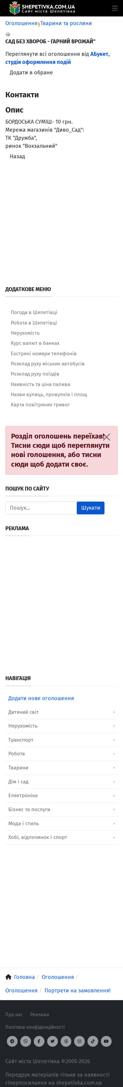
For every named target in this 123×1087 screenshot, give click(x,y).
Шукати (90, 508)
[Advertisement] (61, 224)
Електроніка (23, 795)
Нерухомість (23, 726)
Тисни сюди (30, 445)
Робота (16, 754)
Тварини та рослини (66, 23)
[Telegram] (12, 1041)
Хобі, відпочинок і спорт (37, 837)
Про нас (14, 1014)
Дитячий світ (23, 712)
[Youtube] (106, 1041)
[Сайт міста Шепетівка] (42, 8)
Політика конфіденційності (35, 1027)
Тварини (18, 768)
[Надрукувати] (7, 34)
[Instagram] (79, 1041)
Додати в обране (31, 72)
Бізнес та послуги (29, 809)
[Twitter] (52, 1041)
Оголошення (21, 23)
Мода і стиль (23, 823)
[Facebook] (39, 1041)
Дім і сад (18, 782)
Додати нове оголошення (41, 698)
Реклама (39, 1014)
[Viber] (25, 1041)
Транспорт (20, 740)
